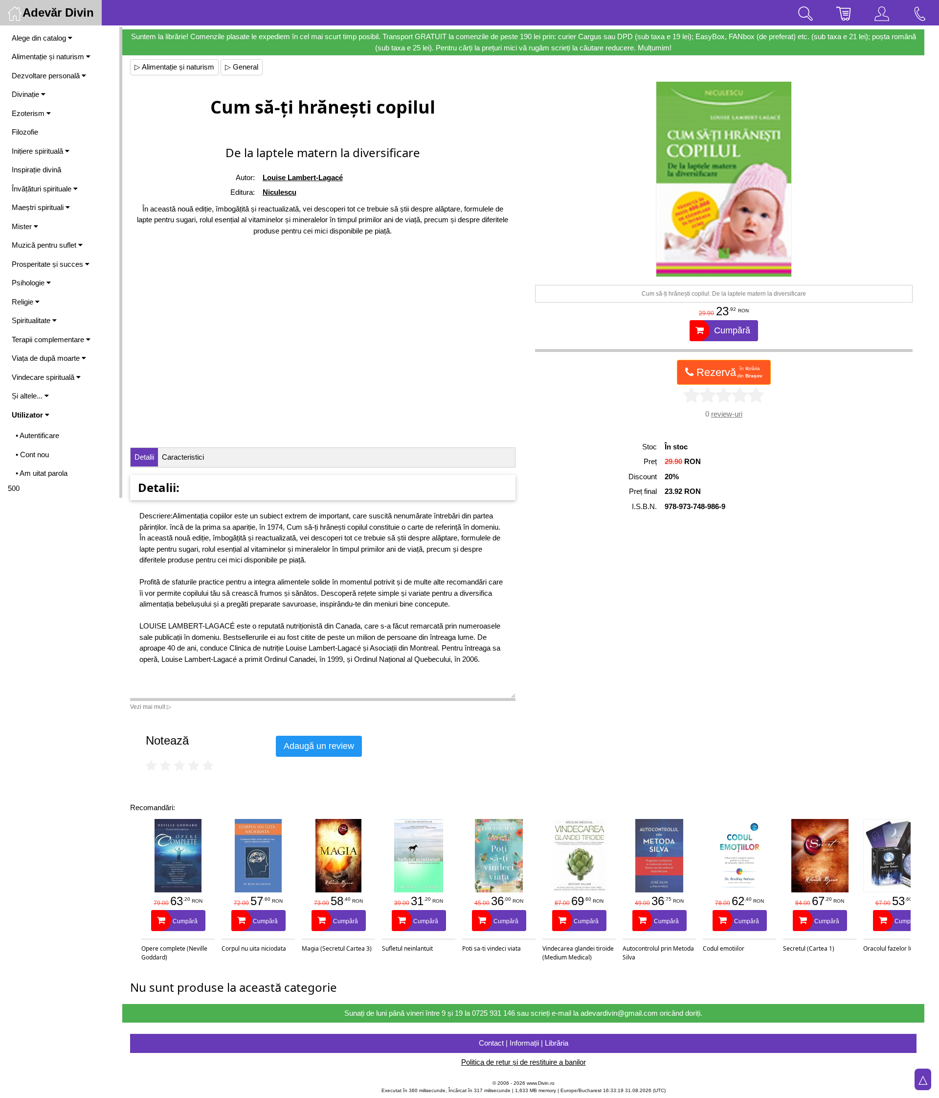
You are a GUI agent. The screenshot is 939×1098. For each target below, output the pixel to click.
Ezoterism (29, 113)
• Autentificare (37, 435)
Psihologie (29, 283)
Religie (23, 302)
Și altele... (28, 396)
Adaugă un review (319, 746)
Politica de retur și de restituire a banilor (523, 1062)
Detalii (144, 457)
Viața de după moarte (47, 358)
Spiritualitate (32, 320)
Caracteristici (183, 457)
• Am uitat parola (41, 473)
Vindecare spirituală (44, 377)
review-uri (726, 414)
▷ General (241, 67)
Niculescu (279, 192)
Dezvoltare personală (47, 75)
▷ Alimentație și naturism (174, 67)
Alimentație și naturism (49, 56)
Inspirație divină (36, 169)
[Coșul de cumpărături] (844, 12)
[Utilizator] (882, 12)
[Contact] (920, 12)
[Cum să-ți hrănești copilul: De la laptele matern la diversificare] (724, 179)
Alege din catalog (40, 38)
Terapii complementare (49, 339)
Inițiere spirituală (38, 151)
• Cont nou (32, 454)
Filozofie (25, 132)
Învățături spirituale (42, 189)
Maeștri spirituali (39, 207)
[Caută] (805, 12)
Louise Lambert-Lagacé (303, 177)
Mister (23, 226)
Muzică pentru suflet (45, 245)
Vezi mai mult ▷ (150, 706)
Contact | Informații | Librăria (523, 1043)
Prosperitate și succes (48, 264)
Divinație (26, 94)
